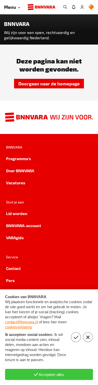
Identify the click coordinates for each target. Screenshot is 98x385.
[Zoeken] (65, 7)
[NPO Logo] (91, 7)
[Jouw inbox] (73, 7)
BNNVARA (16, 24)
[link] (49, 83)
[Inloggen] (82, 7)
